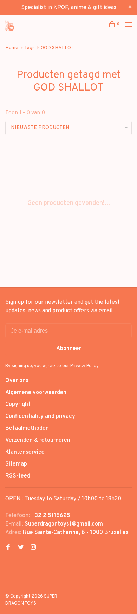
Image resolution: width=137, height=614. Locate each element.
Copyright (18, 404)
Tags (29, 48)
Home (11, 48)
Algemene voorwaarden (35, 392)
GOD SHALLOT (57, 48)
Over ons (16, 380)
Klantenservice (25, 452)
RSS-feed (17, 476)
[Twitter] (21, 548)
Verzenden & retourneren (37, 440)
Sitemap (16, 464)
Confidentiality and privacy (40, 416)
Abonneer (68, 348)
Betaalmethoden (27, 428)
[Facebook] (8, 548)
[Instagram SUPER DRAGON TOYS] (33, 548)
